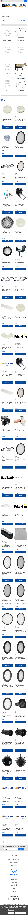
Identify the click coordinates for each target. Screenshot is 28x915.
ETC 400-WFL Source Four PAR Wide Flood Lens (7, 120)
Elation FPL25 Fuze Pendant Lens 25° (7, 177)
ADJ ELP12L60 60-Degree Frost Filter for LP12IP (20, 148)
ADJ (15, 145)
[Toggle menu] (2, 2)
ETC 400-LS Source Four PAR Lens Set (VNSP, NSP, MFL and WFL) (7, 347)
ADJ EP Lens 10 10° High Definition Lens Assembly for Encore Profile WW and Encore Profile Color (20, 715)
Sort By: (10, 100)
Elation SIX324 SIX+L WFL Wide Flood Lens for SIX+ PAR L (20, 177)
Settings (4, 913)
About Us (14, 891)
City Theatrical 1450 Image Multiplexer (7, 431)
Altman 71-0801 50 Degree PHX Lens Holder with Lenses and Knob (7, 800)
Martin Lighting (17, 343)
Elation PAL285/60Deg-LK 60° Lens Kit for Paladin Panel (7, 488)
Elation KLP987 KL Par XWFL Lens (20, 460)
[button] (14, 20)
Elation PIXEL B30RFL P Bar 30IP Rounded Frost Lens (7, 403)
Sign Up (21, 0)
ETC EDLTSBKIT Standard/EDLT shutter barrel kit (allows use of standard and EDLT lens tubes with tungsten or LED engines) (7, 206)
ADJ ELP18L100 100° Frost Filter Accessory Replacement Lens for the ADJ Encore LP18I (20, 574)
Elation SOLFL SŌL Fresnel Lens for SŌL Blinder (7, 262)
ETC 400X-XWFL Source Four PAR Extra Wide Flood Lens (7, 149)
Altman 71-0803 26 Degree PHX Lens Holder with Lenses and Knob (7, 828)
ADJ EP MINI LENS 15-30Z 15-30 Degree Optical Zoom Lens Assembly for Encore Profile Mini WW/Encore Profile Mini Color (7, 772)
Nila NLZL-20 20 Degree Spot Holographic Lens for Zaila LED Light (20, 545)
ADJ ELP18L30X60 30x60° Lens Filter (7, 629)
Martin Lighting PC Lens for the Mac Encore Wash (20, 346)
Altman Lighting (4, 371)
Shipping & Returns (14, 865)
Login (17, 0)
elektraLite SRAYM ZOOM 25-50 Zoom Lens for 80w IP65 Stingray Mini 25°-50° (20, 488)
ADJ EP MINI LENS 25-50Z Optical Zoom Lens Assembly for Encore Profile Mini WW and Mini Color (20, 772)
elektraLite (17, 484)
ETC (2, 116)
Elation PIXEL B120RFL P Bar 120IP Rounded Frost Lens (7, 318)
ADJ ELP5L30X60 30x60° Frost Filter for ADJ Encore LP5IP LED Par (20, 687)
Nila (15, 541)
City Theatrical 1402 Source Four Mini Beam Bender (20, 431)
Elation (3, 173)
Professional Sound (14, 885)
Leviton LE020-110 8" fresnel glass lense (6, 233)
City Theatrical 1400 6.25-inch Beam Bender (20, 205)
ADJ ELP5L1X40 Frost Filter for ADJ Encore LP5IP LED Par (20, 658)
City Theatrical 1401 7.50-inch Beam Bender (20, 375)
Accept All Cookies (20, 913)
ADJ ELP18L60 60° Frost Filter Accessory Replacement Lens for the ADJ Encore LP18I (20, 630)
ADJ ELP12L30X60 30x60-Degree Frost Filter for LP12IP (7, 573)
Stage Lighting (14, 884)
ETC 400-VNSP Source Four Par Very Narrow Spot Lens (20, 318)
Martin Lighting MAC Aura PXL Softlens (20, 516)
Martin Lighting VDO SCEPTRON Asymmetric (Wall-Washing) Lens (6, 545)
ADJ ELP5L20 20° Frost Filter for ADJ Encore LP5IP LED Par (7, 687)
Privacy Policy (11, 910)
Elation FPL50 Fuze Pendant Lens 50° (7, 460)
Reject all (11, 913)
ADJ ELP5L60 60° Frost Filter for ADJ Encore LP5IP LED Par (7, 715)
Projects (14, 888)
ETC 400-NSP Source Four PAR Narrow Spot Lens (20, 233)
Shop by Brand (14, 887)
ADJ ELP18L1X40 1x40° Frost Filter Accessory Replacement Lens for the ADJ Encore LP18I (7, 602)
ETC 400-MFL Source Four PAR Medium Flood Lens (20, 120)
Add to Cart (7, 127)
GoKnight (14, 881)
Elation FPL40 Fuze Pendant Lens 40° (20, 290)
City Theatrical (17, 201)
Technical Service (14, 890)
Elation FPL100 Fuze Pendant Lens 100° (6, 290)
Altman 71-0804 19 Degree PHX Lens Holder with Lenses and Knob (7, 375)
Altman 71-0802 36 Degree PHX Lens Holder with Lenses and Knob (20, 800)
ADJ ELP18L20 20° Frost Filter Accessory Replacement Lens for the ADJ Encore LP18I (20, 602)
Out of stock (7, 240)
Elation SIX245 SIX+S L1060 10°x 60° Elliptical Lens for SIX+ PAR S (20, 404)
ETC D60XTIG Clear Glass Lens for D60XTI (7, 516)
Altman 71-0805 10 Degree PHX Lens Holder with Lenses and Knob (20, 828)
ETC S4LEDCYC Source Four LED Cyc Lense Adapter (20, 262)
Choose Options (7, 212)
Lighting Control (14, 882)
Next (25, 842)
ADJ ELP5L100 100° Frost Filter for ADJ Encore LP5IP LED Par (7, 658)
